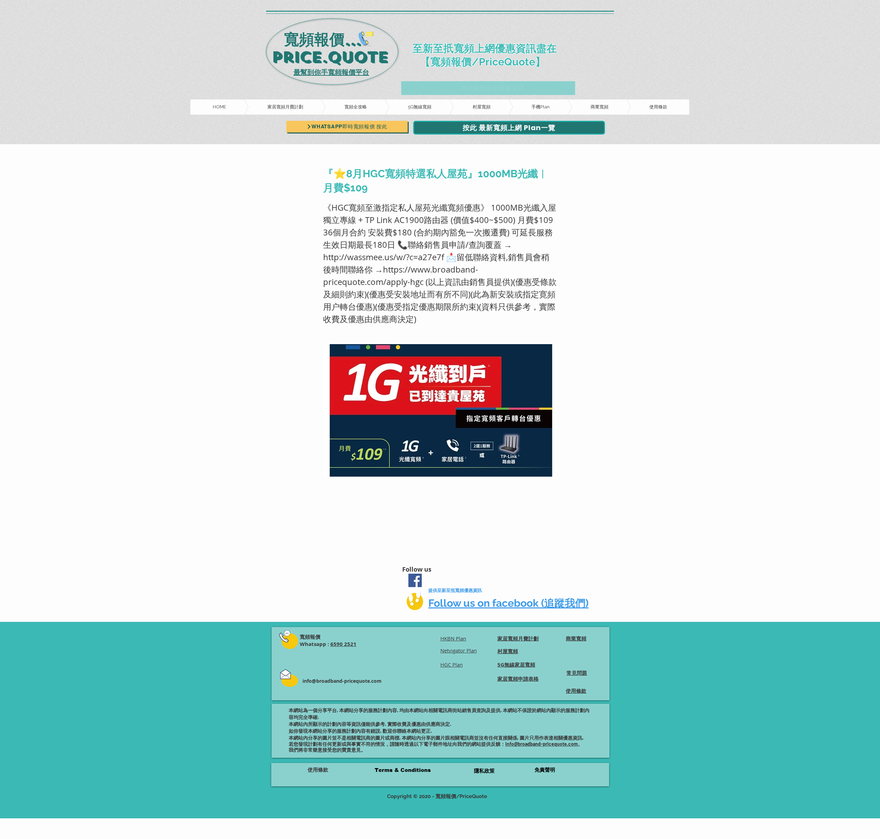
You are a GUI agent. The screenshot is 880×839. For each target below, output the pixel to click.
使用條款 (318, 770)
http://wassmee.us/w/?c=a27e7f (383, 257)
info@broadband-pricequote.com (342, 681)
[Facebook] (415, 580)
